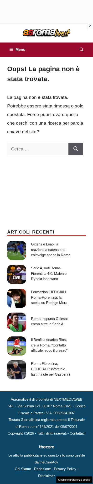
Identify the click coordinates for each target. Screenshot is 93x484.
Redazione (42, 469)
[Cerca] (75, 149)
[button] (81, 50)
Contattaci (77, 433)
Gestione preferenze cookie (74, 479)
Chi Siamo (23, 469)
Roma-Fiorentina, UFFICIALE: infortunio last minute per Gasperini (50, 369)
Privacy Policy (65, 469)
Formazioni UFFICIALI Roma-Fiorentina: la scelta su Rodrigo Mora (49, 297)
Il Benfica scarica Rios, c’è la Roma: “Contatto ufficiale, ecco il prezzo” (49, 345)
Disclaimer (46, 476)
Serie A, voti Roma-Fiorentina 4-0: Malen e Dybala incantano (49, 273)
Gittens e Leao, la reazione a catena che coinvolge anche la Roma (50, 249)
